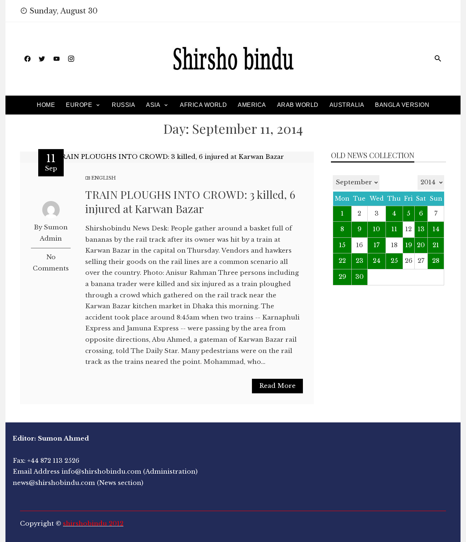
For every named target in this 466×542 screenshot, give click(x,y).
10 (376, 229)
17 (377, 245)
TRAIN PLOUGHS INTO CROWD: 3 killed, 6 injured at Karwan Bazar (190, 201)
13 (421, 229)
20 (421, 245)
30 (359, 277)
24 (376, 261)
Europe (79, 105)
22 (342, 261)
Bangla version (402, 105)
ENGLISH (103, 178)
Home (46, 105)
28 (435, 261)
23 (359, 261)
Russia (123, 105)
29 (342, 277)
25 (394, 261)
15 (342, 245)
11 (394, 229)
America (252, 105)
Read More (277, 386)
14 (436, 229)
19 (408, 245)
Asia (153, 105)
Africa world (203, 105)
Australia (346, 105)
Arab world (298, 105)
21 (436, 245)
